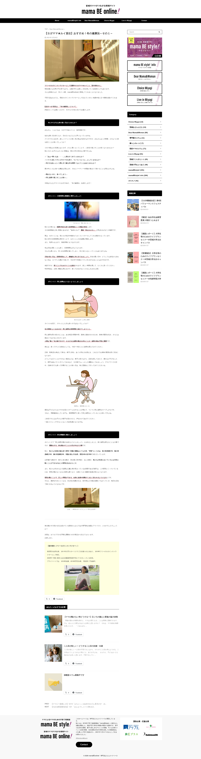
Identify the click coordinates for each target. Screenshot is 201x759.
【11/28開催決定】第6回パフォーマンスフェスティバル (151, 204)
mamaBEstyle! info (74, 20)
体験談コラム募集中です (74, 675)
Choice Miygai (109, 20)
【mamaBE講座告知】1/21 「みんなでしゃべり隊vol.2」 (73, 706)
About (57, 20)
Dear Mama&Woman (92, 20)
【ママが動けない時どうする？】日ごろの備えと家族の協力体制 (91, 617)
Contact (144, 20)
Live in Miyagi (127, 20)
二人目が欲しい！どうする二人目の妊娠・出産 (83, 646)
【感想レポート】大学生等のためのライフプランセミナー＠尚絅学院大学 (151, 276)
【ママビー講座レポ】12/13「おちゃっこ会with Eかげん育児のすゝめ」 (79, 704)
